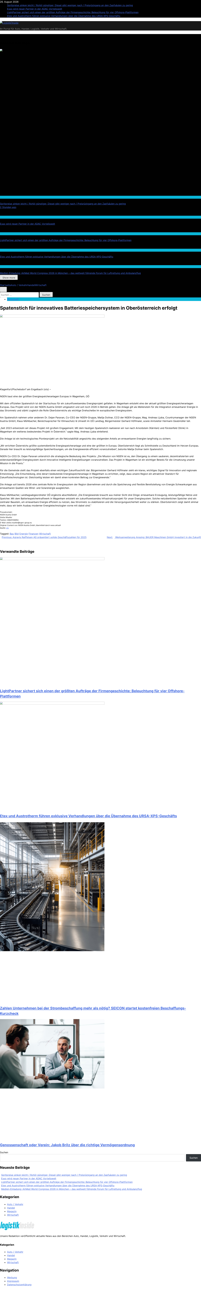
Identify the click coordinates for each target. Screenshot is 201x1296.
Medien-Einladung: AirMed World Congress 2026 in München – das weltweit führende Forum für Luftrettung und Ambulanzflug (70, 273)
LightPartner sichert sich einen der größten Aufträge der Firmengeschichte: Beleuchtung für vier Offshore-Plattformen (72, 12)
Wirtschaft (5, 233)
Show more (9, 277)
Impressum (13, 1281)
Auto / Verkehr (7, 197)
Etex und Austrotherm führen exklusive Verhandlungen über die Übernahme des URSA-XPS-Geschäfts (63, 15)
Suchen (4, 1152)
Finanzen (33, 533)
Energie (23, 533)
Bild (17, 533)
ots (7, 528)
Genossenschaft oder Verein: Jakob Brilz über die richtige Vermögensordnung (67, 1145)
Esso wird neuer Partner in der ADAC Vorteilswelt (34, 8)
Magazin (11, 1211)
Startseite (5, 285)
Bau (12, 533)
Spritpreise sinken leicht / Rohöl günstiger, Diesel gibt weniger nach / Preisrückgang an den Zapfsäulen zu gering (70, 5)
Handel (31, 285)
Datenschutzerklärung (19, 1284)
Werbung (12, 1277)
